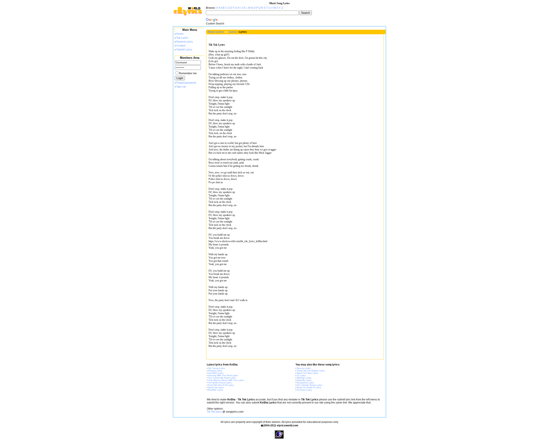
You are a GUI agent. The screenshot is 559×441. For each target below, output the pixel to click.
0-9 (218, 7)
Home (179, 33)
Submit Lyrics (184, 49)
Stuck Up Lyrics (216, 387)
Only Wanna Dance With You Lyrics (226, 380)
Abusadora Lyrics (305, 382)
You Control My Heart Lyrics (222, 378)
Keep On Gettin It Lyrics (309, 387)
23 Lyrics (301, 375)
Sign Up (181, 86)
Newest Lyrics (184, 41)
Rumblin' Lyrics (215, 390)
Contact (180, 45)
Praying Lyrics (215, 370)
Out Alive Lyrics (215, 373)
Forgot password (186, 82)
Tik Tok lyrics (214, 411)
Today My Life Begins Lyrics (311, 370)
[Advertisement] (189, 161)
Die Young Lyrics (216, 368)
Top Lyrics (182, 37)
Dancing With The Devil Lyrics (223, 375)
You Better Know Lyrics (219, 382)
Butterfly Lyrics (304, 380)
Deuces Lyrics (304, 368)
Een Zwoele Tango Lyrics (309, 385)
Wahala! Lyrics (304, 378)
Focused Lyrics (304, 390)
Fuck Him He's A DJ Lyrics (221, 385)
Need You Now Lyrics (307, 373)
